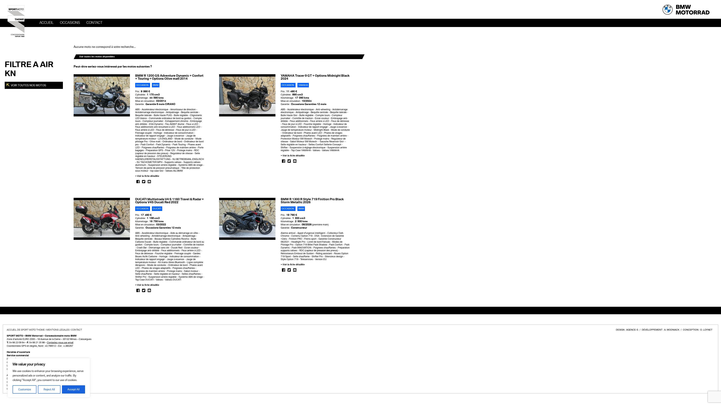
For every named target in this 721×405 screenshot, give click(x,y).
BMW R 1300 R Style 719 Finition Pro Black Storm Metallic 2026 (312, 200)
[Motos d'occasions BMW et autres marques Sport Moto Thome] (16, 21)
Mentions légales (57, 329)
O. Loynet (706, 329)
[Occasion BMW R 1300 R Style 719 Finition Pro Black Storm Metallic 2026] (247, 219)
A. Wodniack (671, 329)
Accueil (46, 22)
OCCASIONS (70, 22)
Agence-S (632, 329)
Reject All (49, 389)
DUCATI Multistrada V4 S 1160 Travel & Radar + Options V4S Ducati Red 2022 (169, 200)
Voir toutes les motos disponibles (97, 56)
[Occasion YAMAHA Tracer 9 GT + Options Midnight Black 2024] (247, 95)
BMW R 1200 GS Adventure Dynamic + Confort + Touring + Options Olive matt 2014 (169, 77)
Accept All (73, 389)
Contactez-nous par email (60, 342)
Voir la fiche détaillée (148, 176)
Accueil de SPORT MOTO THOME (26, 329)
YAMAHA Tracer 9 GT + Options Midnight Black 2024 (315, 77)
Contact (94, 22)
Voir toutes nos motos (28, 85)
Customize (24, 389)
